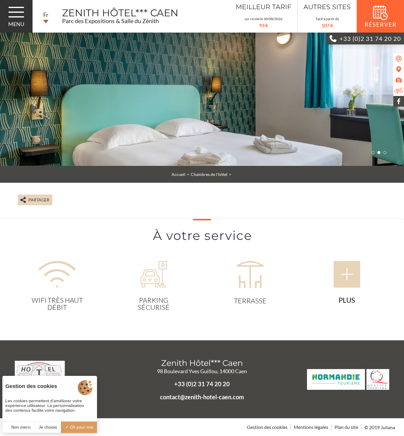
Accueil (178, 174)
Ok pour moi (81, 427)
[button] (372, 152)
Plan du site (346, 427)
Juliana (388, 427)
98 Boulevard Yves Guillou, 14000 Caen (202, 371)
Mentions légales (311, 427)
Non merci (20, 427)
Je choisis (48, 427)
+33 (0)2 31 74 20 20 (202, 383)
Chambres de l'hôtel (209, 174)
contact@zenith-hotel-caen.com (202, 396)
